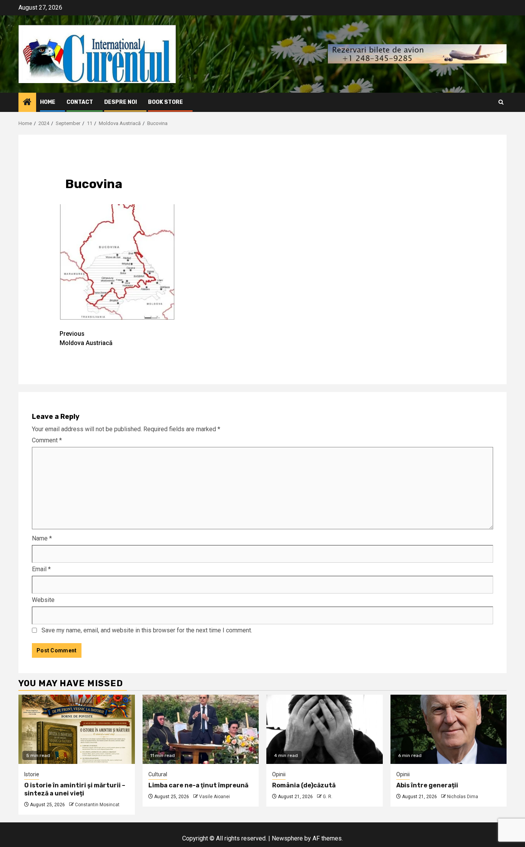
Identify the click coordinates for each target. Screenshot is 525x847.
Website (43, 600)
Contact (79, 102)
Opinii (279, 774)
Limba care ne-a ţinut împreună (198, 785)
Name (42, 538)
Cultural (157, 774)
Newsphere (287, 838)
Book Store (165, 102)
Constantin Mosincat (97, 804)
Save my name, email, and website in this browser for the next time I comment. (147, 630)
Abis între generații (427, 785)
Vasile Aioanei (214, 796)
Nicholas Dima (462, 796)
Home (47, 102)
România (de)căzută (304, 785)
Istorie (31, 774)
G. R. (327, 796)
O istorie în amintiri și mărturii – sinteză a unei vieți (74, 789)
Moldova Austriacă (86, 338)
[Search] (501, 102)
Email (41, 569)
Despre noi (120, 102)
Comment (47, 440)
